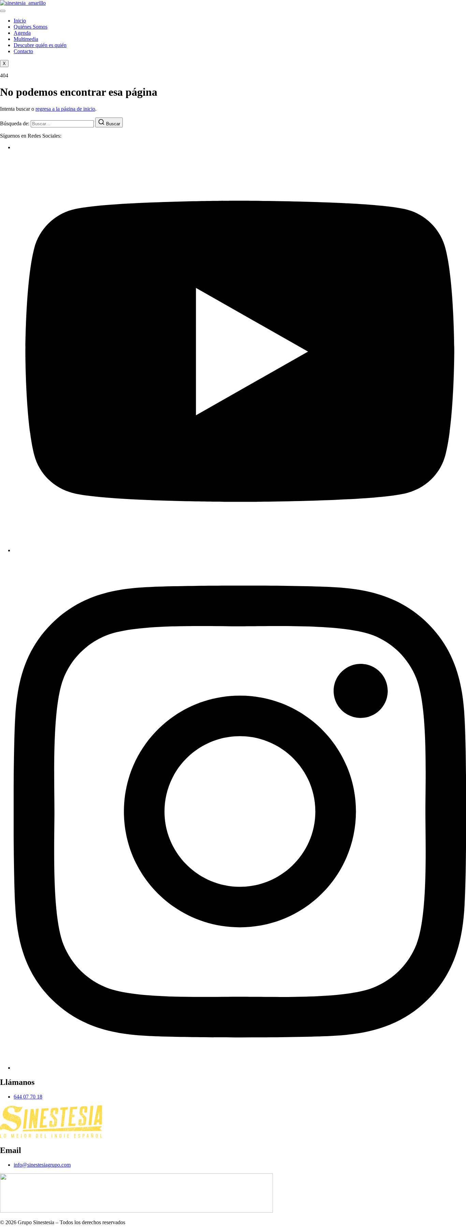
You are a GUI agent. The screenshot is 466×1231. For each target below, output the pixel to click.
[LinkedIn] (240, 1068)
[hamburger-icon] (2, 11)
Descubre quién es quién (40, 45)
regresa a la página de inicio (65, 109)
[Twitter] (240, 550)
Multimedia (26, 39)
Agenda (22, 33)
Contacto (23, 51)
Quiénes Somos (30, 27)
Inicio (20, 21)
